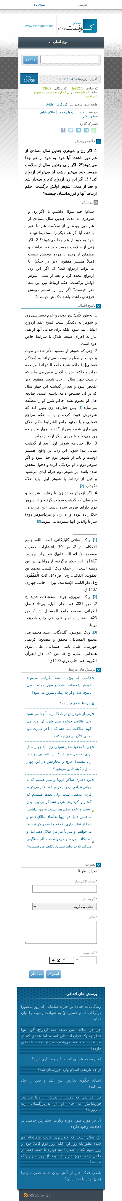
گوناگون (62, 104)
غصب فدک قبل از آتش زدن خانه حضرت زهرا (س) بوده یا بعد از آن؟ (61, 1175)
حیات (81, 112)
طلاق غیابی (47, 112)
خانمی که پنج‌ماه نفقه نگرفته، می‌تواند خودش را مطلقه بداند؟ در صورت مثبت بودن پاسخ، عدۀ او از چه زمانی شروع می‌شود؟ (59, 685)
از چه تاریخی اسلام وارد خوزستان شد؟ (69, 1069)
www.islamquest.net (39, 26)
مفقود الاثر (90, 116)
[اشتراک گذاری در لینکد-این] (86, 130)
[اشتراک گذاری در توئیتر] (70, 130)
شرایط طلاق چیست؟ (76, 703)
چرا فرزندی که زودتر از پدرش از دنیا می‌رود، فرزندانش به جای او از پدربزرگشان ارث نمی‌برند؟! (61, 1103)
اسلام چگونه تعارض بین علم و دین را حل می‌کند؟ (61, 1083)
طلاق (50, 104)
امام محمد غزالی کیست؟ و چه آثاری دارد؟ (66, 1059)
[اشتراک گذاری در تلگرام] (78, 130)
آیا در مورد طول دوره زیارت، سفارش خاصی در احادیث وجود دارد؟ (61, 1123)
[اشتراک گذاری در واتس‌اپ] (94, 130)
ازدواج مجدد (66, 112)
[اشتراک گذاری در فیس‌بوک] (63, 130)
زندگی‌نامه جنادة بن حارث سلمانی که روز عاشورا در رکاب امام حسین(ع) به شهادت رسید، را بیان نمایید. (61, 1012)
